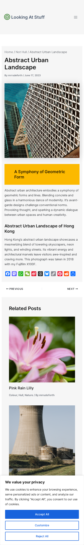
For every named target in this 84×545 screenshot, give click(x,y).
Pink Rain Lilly (21, 388)
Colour (13, 395)
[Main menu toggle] (75, 17)
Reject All (42, 536)
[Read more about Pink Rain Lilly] (42, 349)
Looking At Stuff (28, 17)
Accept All (42, 514)
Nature (29, 395)
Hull (21, 395)
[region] (42, 510)
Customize (42, 525)
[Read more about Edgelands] (42, 446)
